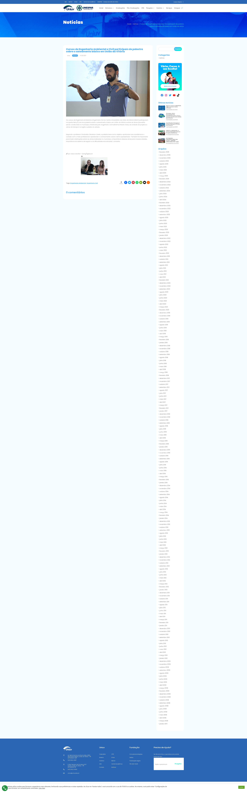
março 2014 (163, 512)
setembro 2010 (164, 637)
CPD (80, 2)
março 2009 (163, 688)
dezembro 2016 (164, 414)
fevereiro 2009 (164, 691)
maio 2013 (162, 542)
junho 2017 (162, 396)
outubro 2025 (164, 161)
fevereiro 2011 (163, 622)
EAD (66, 2)
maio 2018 (162, 366)
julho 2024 (162, 194)
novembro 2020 (164, 286)
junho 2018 (163, 363)
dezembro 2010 (164, 628)
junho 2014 (163, 503)
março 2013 (163, 548)
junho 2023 (163, 223)
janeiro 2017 (163, 411)
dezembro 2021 (164, 256)
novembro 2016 (164, 417)
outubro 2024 (164, 188)
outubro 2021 (163, 259)
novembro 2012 (164, 560)
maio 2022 (163, 250)
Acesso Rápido (177, 2)
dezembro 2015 (164, 450)
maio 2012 (162, 578)
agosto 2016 (163, 426)
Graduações (120, 8)
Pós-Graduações (133, 8)
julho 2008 (163, 709)
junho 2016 (163, 432)
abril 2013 (162, 545)
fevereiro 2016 (164, 444)
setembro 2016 (164, 423)
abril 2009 (162, 685)
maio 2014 (162, 506)
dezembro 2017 (164, 378)
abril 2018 (162, 369)
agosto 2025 (163, 164)
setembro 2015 (164, 459)
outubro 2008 (164, 700)
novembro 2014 (164, 488)
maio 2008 (163, 715)
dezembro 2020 (164, 283)
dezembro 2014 (164, 485)
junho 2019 (163, 328)
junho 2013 (163, 539)
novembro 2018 (164, 349)
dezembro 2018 (164, 346)
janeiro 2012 (163, 590)
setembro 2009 (164, 670)
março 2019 (163, 337)
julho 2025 (162, 167)
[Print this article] (140, 182)
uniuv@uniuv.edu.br (73, 773)
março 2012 (163, 584)
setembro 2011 (164, 602)
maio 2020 (163, 301)
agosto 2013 (163, 533)
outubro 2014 (163, 491)
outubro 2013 (163, 527)
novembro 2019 (164, 316)
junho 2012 (163, 575)
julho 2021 (162, 268)
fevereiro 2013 (164, 551)
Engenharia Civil (92, 183)
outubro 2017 (163, 384)
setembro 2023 (164, 215)
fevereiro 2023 (164, 232)
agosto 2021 (163, 265)
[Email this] (144, 182)
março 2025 (163, 176)
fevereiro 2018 (164, 375)
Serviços (169, 8)
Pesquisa (149, 8)
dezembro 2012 (164, 557)
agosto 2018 (163, 357)
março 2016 (163, 441)
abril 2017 (162, 402)
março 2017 (163, 405)
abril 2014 (162, 509)
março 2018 (163, 372)
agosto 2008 (163, 706)
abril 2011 (162, 616)
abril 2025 (162, 173)
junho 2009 (163, 679)
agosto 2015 (163, 462)
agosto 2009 (163, 673)
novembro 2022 (164, 241)
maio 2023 (163, 226)
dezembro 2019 (164, 313)
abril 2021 (162, 277)
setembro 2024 (164, 191)
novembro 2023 (164, 209)
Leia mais (42, 788)
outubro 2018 (163, 352)
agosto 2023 (163, 218)
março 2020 (163, 307)
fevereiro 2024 (164, 203)
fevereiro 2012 (164, 587)
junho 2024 (163, 197)
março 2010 (163, 655)
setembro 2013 (164, 530)
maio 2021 (162, 274)
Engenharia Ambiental (78, 183)
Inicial (101, 8)
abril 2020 (162, 304)
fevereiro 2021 (164, 280)
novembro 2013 (164, 524)
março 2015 (163, 477)
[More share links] (148, 182)
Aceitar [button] (241, 787)
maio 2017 (162, 399)
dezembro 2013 (164, 521)
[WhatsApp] (137, 182)
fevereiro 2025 (164, 179)
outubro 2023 (164, 212)
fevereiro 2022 (164, 253)
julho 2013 (162, 536)
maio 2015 (162, 471)
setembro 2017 (164, 387)
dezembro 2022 (164, 238)
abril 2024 (162, 200)
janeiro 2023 (163, 235)
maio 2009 (163, 682)
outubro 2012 (163, 563)
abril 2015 (162, 474)
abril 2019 (162, 334)
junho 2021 (163, 271)
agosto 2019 (163, 325)
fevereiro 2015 (164, 480)
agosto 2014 (163, 497)
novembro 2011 (164, 596)
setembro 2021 (164, 262)
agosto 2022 (163, 244)
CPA (142, 8)
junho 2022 (163, 247)
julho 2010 (162, 643)
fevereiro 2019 (164, 340)
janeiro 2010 (163, 658)
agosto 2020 (163, 292)
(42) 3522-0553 (72, 769)
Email (75, 2)
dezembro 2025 (164, 155)
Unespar (177, 8)
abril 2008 (162, 718)
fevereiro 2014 (164, 515)
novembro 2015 (164, 453)
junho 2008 (163, 712)
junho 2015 (163, 468)
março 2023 (163, 229)
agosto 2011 (163, 605)
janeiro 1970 (163, 724)
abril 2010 (162, 652)
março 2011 (163, 619)
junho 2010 (163, 646)
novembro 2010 (164, 631)
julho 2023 (162, 220)
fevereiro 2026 (164, 152)
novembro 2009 (165, 664)
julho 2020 (162, 295)
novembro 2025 (164, 158)
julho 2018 (162, 360)
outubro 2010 (163, 634)
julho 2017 (162, 393)
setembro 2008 (164, 703)
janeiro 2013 (163, 554)
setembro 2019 (164, 322)
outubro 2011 (163, 599)
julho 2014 (162, 500)
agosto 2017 (163, 390)
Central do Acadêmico (89, 2)
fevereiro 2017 (164, 408)
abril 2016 (162, 438)
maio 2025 (163, 170)
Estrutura (108, 8)
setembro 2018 (164, 354)
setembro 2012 (164, 566)
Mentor (70, 2)
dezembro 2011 (164, 593)
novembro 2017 (164, 381)
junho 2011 (162, 611)
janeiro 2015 (163, 483)
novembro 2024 (164, 185)
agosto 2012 (163, 569)
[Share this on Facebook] (125, 182)
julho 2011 (162, 608)
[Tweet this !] (129, 182)
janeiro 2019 (163, 343)
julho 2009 (163, 676)
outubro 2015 (163, 456)
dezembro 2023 (164, 206)
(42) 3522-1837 (72, 760)
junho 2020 (163, 298)
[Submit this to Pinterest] (133, 182)
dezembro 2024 (164, 182)
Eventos (159, 8)
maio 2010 (162, 649)
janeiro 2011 (163, 625)
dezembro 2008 (164, 694)
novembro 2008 (165, 697)
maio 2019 (162, 331)
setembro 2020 (164, 289)
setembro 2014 (164, 494)
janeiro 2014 (163, 518)
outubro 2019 (163, 319)
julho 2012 (162, 572)
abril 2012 (162, 581)
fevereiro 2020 (164, 310)
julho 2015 (162, 465)
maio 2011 (162, 614)
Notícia (161, 58)
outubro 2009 (164, 667)
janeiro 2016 (163, 447)
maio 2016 (162, 435)
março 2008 (163, 721)
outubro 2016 (163, 420)
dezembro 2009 (164, 661)
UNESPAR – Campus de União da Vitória (107, 2)
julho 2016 (162, 429)
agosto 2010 (163, 640)
